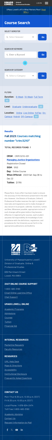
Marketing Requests (14, 345)
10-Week (28, 96)
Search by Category (14, 70)
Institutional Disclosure (16, 373)
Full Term (38, 96)
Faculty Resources (13, 349)
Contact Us (10, 418)
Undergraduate (29, 106)
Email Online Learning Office (18, 292)
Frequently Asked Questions (18, 378)
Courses (8, 317)
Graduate (16, 106)
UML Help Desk (12, 361)
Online (19, 112)
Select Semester (12, 31)
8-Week (19, 96)
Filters (8, 92)
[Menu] (46, 3)
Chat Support (11, 297)
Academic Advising (14, 414)
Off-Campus (27, 116)
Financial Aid (11, 325)
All (7, 100)
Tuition (8, 321)
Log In (39, 3)
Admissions (10, 313)
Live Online (28, 112)
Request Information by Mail (18, 422)
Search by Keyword (13, 49)
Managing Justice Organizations (23, 159)
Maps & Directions (13, 365)
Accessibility (11, 369)
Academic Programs (14, 309)
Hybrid (16, 116)
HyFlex (38, 112)
